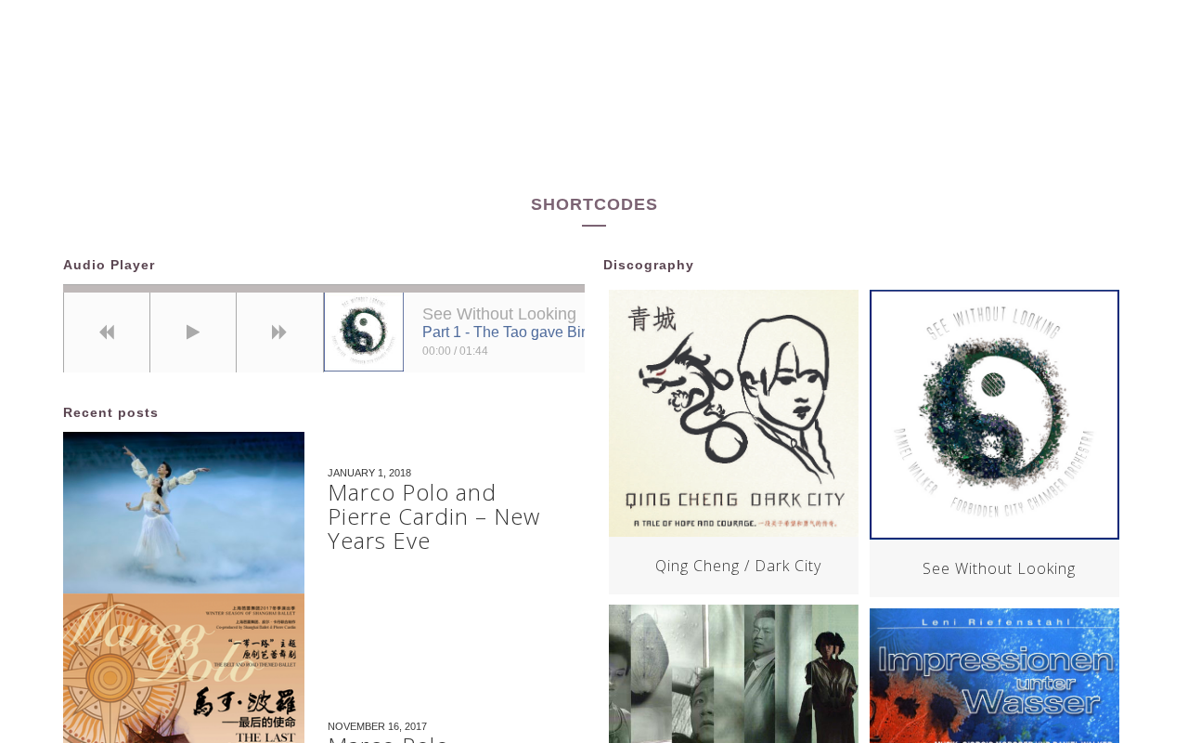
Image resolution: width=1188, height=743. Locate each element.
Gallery (665, 125)
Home (286, 125)
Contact (893, 125)
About (380, 125)
